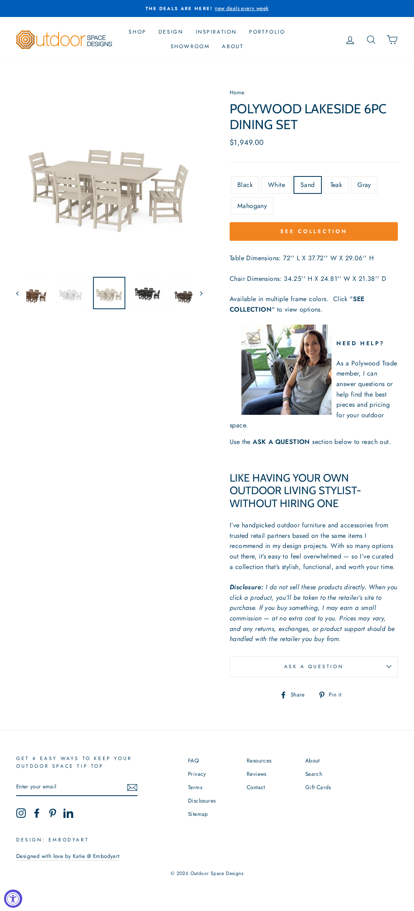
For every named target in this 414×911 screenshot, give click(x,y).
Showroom (190, 46)
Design (171, 32)
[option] (207, 8)
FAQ (193, 760)
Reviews (256, 774)
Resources (259, 760)
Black (245, 184)
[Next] (197, 293)
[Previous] (21, 293)
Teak (336, 184)
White (276, 184)
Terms (195, 787)
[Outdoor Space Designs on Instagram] (21, 813)
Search (313, 774)
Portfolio (267, 32)
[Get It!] (132, 787)
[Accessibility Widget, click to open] (13, 899)
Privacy (197, 774)
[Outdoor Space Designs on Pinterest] (52, 813)
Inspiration (216, 32)
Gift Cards (318, 787)
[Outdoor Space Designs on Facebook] (37, 813)
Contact (256, 787)
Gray (364, 184)
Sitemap (198, 814)
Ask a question (313, 666)
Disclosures (201, 800)
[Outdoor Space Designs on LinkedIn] (68, 813)
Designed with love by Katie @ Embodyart (68, 856)
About (232, 46)
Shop (137, 32)
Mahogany (252, 205)
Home (237, 92)
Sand (307, 184)
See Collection (313, 231)
